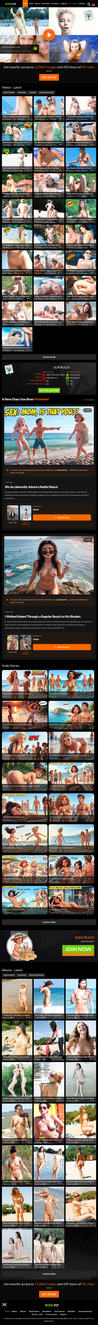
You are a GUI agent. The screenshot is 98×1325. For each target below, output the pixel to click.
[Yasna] (12, 642)
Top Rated (22, 92)
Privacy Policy (51, 1314)
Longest (32, 92)
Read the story (64, 517)
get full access (49, 390)
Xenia (36, 509)
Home (25, 3)
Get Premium (73, 3)
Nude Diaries (45, 3)
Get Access (49, 77)
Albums (37, 3)
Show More (49, 357)
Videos (31, 3)
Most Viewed (9, 92)
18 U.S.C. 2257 (37, 1314)
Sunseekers (55, 3)
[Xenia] (12, 512)
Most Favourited (46, 92)
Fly (10, 3)
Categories (63, 3)
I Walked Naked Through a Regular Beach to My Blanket (43, 616)
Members (82, 3)
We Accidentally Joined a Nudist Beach (31, 487)
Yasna (36, 639)
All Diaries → (89, 400)
